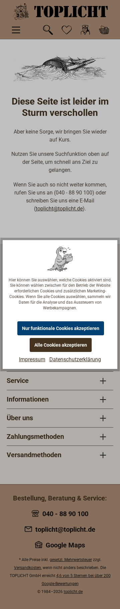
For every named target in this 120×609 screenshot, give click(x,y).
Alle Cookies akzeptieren (60, 345)
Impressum (32, 359)
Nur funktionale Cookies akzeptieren (60, 328)
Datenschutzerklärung (75, 359)
